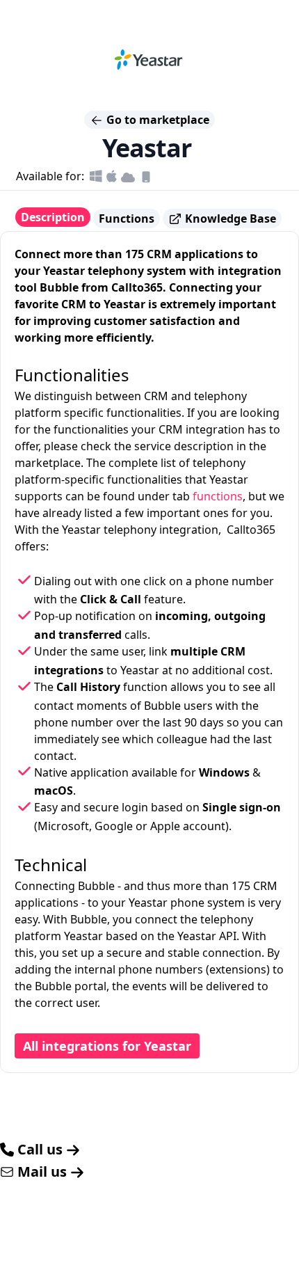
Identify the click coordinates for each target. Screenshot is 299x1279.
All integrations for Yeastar (107, 1046)
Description (53, 217)
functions (218, 496)
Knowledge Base (229, 218)
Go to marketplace (156, 119)
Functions (126, 218)
